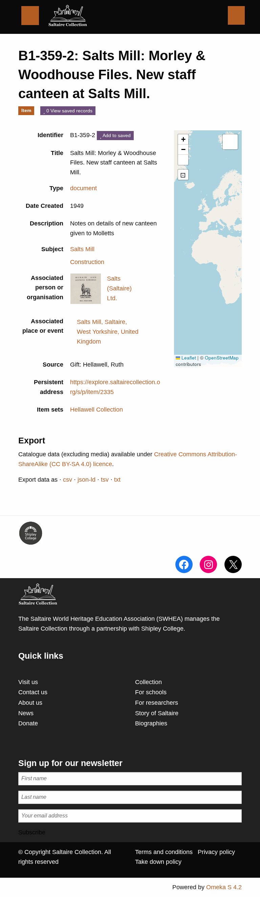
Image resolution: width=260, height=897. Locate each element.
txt (117, 479)
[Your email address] (130, 816)
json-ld (86, 479)
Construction (87, 262)
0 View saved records (68, 110)
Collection (148, 682)
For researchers (156, 702)
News (26, 713)
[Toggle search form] (236, 15)
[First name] (130, 778)
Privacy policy (216, 852)
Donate (28, 723)
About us (30, 702)
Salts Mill (82, 249)
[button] (183, 139)
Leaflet (188, 357)
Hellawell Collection (96, 409)
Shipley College (162, 628)
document (83, 188)
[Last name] (130, 797)
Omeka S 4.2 (224, 887)
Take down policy (158, 861)
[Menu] (30, 15)
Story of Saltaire (156, 713)
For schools (151, 692)
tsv (105, 479)
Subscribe (31, 832)
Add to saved (116, 135)
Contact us (32, 692)
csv (67, 479)
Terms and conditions (164, 852)
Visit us (28, 682)
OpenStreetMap (222, 357)
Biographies (151, 723)
